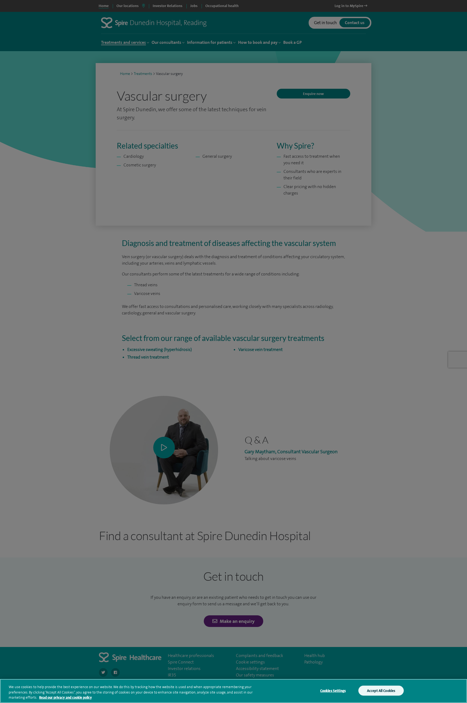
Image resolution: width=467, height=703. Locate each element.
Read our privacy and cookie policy (65, 697)
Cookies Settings (333, 690)
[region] (233, 691)
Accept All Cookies (381, 690)
